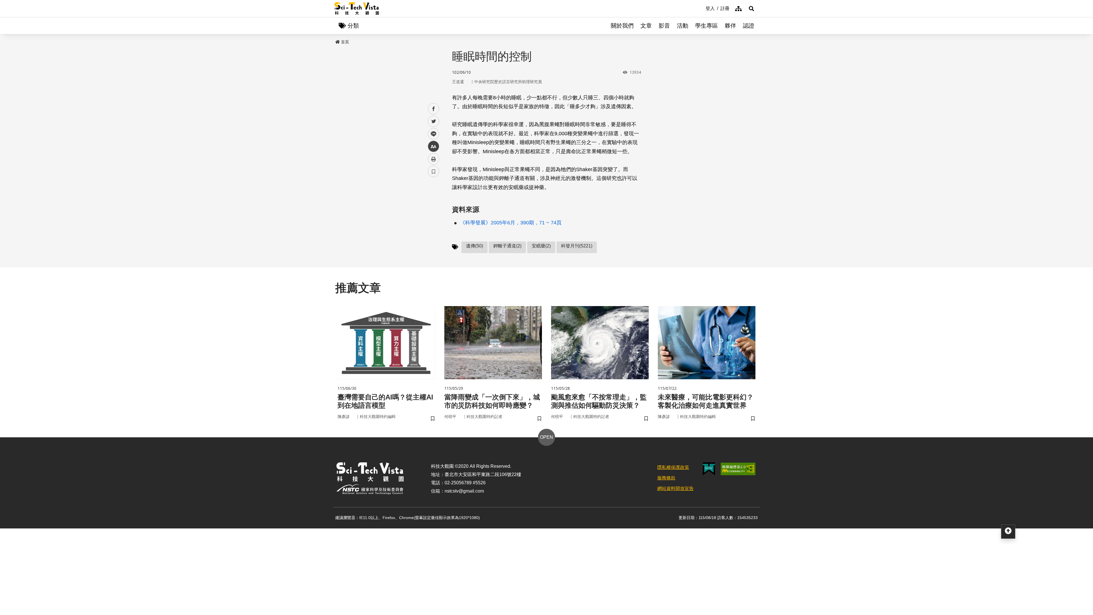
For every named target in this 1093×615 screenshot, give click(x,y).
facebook (433, 108)
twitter (433, 121)
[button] (751, 8)
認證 (748, 25)
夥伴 (730, 25)
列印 (433, 159)
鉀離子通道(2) (507, 245)
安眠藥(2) (541, 245)
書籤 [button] (433, 171)
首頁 (345, 42)
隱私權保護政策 (673, 467)
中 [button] (433, 146)
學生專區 (706, 25)
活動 (682, 25)
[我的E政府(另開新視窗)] (709, 468)
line (431, 134)
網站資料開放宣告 (675, 488)
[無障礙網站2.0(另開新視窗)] (738, 469)
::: (701, 8)
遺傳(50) (474, 245)
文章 (646, 25)
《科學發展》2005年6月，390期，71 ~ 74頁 (511, 223)
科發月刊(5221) (576, 245)
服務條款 (666, 477)
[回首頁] (357, 8)
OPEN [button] (546, 437)
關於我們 (622, 25)
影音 (664, 25)
